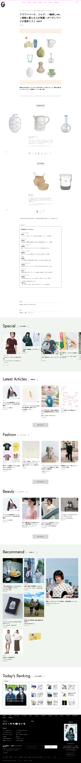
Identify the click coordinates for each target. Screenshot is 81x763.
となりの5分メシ (19, 732)
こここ (52, 757)
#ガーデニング (30, 312)
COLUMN (67, 715)
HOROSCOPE (75, 715)
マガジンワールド (19, 760)
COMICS (61, 715)
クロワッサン (15, 757)
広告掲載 (25, 760)
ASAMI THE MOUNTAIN (7, 738)
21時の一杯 (18, 736)
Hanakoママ (41, 757)
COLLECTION (16, 715)
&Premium (29, 757)
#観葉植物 (21, 312)
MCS (55, 757)
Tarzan (33, 757)
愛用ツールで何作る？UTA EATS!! (21, 734)
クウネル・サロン (47, 757)
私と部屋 (4, 736)
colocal (37, 757)
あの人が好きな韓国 (19, 740)
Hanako (25, 757)
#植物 (26, 312)
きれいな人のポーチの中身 (7, 734)
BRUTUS (6, 757)
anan (3, 757)
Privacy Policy (30, 760)
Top (20, 10)
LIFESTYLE (50, 715)
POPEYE (10, 757)
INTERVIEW (43, 715)
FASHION (4, 715)
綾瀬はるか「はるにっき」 (7, 740)
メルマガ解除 (5, 752)
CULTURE (36, 715)
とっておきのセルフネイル (7, 732)
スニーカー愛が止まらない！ (8, 730)
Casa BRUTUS (20, 757)
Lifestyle (23, 10)
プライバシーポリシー (15, 748)
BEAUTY (30, 715)
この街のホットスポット (20, 738)
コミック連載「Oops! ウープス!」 (21, 730)
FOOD (56, 715)
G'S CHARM (24, 715)
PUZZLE (4, 717)
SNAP (10, 715)
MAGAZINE (11, 717)
